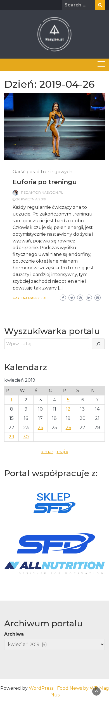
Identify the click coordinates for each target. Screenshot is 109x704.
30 (26, 436)
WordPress (41, 688)
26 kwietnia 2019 (31, 199)
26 (68, 427)
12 (68, 409)
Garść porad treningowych (42, 171)
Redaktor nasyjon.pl (42, 192)
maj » (62, 451)
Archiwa (14, 634)
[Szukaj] (98, 344)
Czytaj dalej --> (29, 298)
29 (11, 436)
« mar (47, 451)
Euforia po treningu (45, 182)
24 (40, 427)
